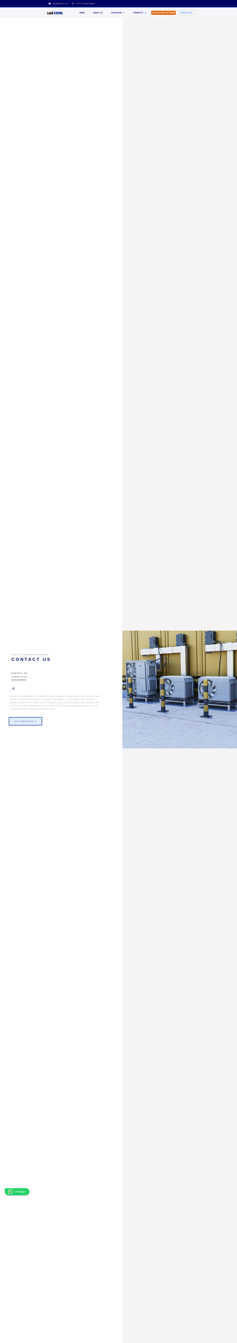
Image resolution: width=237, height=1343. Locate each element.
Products (138, 13)
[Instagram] (13, 688)
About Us (97, 13)
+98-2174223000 (18, 680)
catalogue (116, 13)
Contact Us (186, 13)
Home (82, 13)
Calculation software (163, 13)
